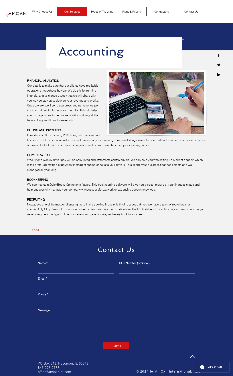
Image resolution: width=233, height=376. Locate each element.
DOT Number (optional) (134, 263)
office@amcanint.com (54, 372)
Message (44, 310)
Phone (42, 294)
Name (42, 263)
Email (41, 278)
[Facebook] (219, 55)
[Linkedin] (219, 74)
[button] (219, 65)
